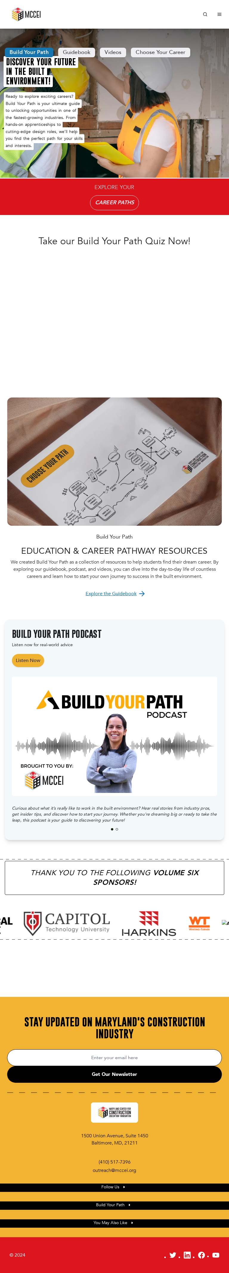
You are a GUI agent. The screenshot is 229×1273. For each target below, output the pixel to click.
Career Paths (114, 202)
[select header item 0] (112, 829)
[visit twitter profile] (173, 1255)
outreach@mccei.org (114, 1170)
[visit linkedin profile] (187, 1255)
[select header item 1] (117, 829)
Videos (113, 52)
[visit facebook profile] (201, 1255)
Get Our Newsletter (114, 1074)
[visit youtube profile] (215, 1255)
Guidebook (77, 52)
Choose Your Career (160, 52)
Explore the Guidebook (111, 593)
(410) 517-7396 (115, 1162)
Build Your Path (29, 52)
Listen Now (28, 660)
